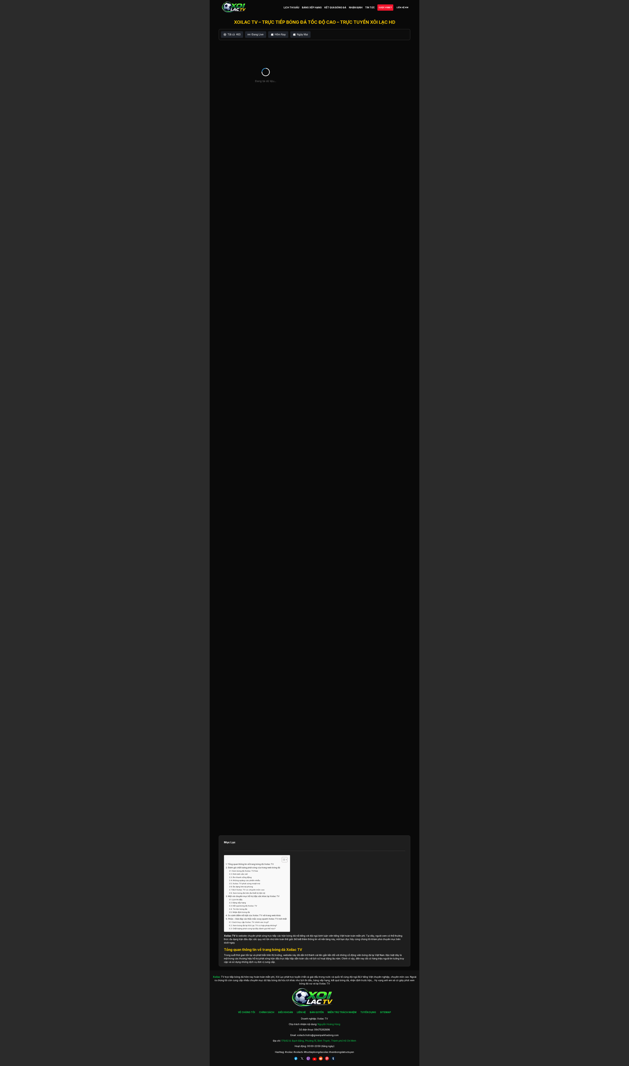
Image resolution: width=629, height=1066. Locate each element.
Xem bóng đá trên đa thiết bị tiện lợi (249, 893)
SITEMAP (385, 1012)
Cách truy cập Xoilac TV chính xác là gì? (250, 922)
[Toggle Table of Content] (283, 859)
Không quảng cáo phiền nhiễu (246, 880)
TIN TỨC (370, 7)
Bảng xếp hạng (239, 903)
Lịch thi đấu (237, 899)
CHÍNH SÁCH (266, 1012)
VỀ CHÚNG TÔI (246, 1012)
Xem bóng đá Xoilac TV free (245, 871)
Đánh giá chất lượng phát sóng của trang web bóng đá (254, 867)
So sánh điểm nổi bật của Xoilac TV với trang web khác (254, 915)
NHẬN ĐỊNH (355, 7)
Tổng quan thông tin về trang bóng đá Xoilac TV (251, 864)
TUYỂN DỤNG (368, 1012)
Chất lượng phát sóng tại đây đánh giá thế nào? (254, 928)
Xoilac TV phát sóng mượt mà (246, 883)
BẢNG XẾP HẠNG (312, 7)
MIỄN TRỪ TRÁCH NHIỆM (342, 1012)
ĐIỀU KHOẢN (285, 1012)
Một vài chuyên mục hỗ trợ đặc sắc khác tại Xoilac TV (253, 896)
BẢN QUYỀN (317, 1012)
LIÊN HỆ (301, 1012)
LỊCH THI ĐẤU (291, 7)
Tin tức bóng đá (240, 909)
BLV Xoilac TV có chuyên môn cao (248, 890)
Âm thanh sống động (242, 877)
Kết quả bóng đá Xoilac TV (245, 906)
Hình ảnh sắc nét (240, 874)
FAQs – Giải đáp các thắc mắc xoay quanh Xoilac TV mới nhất (257, 919)
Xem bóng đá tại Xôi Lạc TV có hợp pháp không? (255, 925)
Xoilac (227, 935)
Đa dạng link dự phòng (243, 887)
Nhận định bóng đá (241, 912)
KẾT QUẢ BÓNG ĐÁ (335, 7)
